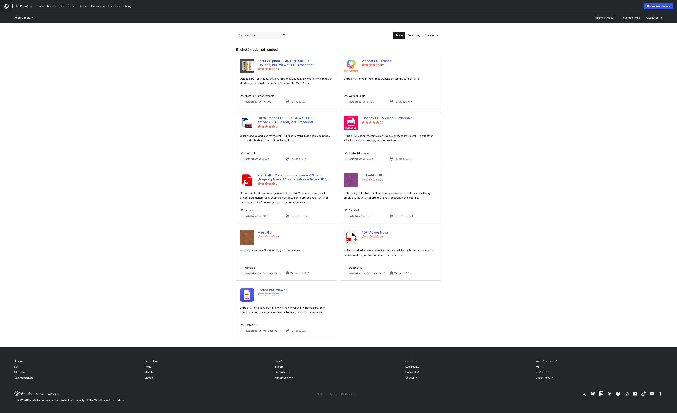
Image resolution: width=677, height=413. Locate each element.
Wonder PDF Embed (377, 61)
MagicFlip (265, 232)
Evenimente (412, 366)
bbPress (542, 372)
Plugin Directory (23, 17)
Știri (16, 366)
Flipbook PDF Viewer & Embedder (387, 118)
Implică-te (411, 360)
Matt (540, 366)
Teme (148, 366)
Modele (149, 377)
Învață (278, 360)
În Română (53, 394)
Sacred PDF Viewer (272, 290)
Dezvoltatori (282, 372)
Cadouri (411, 377)
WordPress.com (546, 360)
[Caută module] (284, 35)
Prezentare (151, 360)
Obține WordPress (658, 6)
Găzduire (19, 372)
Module (149, 372)
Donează (412, 372)
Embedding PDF (373, 175)
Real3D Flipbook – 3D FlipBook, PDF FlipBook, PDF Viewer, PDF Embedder (286, 63)
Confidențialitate (23, 377)
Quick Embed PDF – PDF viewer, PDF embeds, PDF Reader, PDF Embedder (285, 120)
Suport (279, 366)
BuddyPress (544, 377)
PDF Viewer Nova (375, 232)
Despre (18, 360)
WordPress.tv (284, 377)
